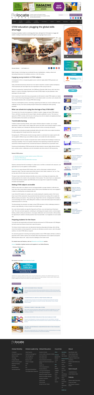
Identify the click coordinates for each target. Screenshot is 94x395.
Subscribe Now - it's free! (76, 15)
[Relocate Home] (20, 16)
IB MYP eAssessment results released (33, 288)
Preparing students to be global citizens (35, 307)
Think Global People (81, 22)
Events (52, 21)
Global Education (36, 21)
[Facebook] (78, 18)
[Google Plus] (71, 18)
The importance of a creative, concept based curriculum (38, 297)
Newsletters (74, 21)
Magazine (65, 21)
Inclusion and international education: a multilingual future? (40, 317)
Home (14, 21)
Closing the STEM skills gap (20, 157)
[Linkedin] (76, 18)
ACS (14, 169)
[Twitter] (81, 18)
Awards (58, 21)
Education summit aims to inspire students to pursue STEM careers (28, 156)
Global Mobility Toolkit (29, 260)
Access (13, 244)
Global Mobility (21, 21)
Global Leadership (28, 21)
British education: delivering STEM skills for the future (25, 159)
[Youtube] (73, 18)
